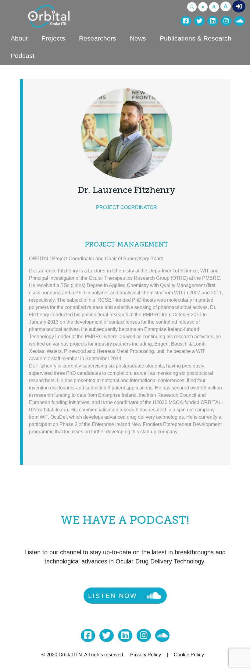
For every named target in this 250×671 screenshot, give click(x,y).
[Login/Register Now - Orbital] (238, 6)
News (138, 38)
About (19, 38)
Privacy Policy (145, 654)
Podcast (22, 55)
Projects (53, 38)
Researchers (97, 38)
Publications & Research (195, 38)
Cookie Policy (189, 654)
